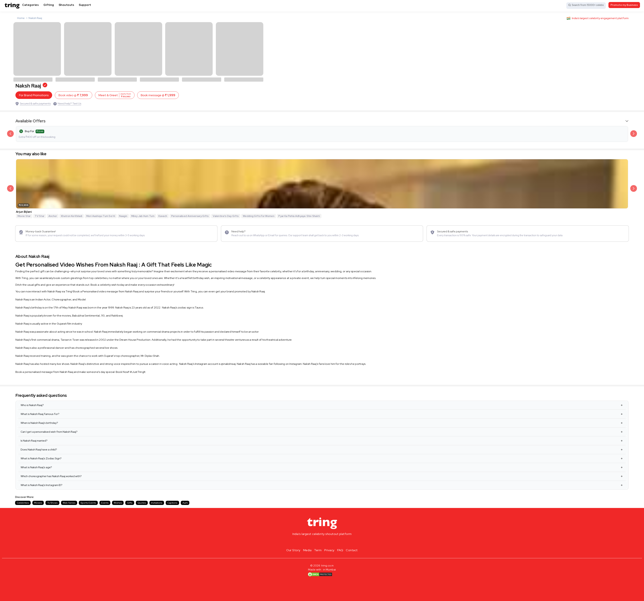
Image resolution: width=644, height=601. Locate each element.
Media (307, 550)
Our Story (293, 550)
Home (21, 18)
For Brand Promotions (34, 95)
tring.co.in (327, 565)
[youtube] (327, 541)
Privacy (329, 550)
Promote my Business (624, 5)
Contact (352, 550)
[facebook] (316, 541)
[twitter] (322, 541)
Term (317, 550)
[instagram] (311, 541)
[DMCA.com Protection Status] (320, 574)
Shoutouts (66, 5)
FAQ (340, 550)
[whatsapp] (332, 541)
